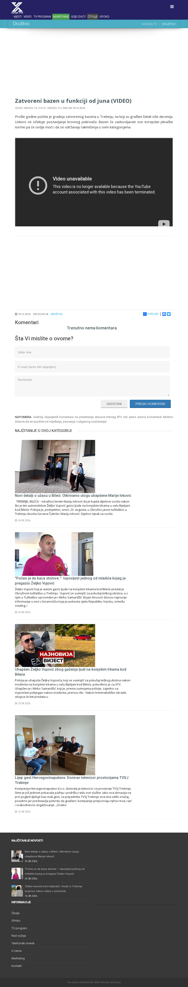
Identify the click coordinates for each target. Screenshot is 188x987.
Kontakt (16, 966)
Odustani (114, 404)
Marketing (18, 958)
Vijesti (18, 17)
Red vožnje (18, 935)
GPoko (104, 17)
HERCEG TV (149, 24)
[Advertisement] (94, 65)
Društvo (57, 314)
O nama (16, 951)
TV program (42, 17)
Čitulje (92, 17)
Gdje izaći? (78, 17)
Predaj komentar (150, 404)
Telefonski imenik (23, 943)
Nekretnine (61, 17)
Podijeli (153, 313)
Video (28, 17)
